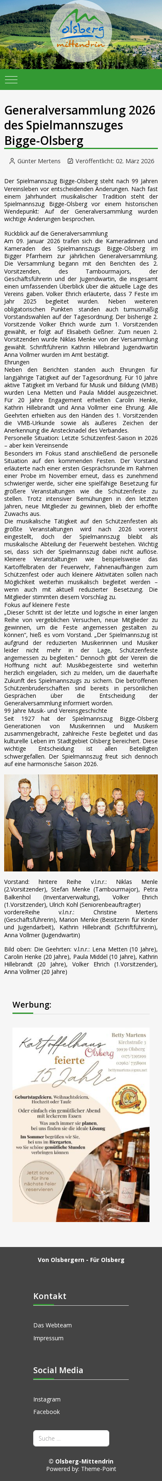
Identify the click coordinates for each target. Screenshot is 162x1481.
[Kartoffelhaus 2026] (81, 1124)
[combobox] (71, 1438)
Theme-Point (98, 1469)
